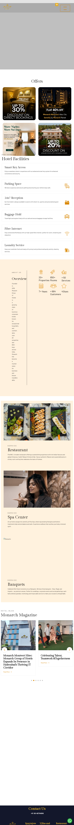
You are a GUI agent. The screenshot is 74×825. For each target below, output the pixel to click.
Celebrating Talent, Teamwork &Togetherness (55, 657)
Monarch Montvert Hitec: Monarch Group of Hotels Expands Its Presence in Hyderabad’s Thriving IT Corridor (17, 661)
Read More (6, 672)
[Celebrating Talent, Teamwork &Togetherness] (55, 635)
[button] (56, 4)
